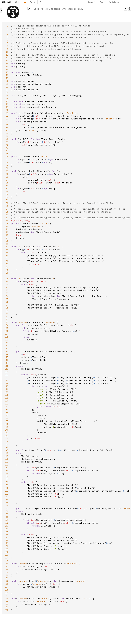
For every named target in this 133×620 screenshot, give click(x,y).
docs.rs (90, 2)
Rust (101, 2)
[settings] (129, 9)
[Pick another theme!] (29, 8)
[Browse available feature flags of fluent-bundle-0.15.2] (40, 2)
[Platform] (32, 2)
